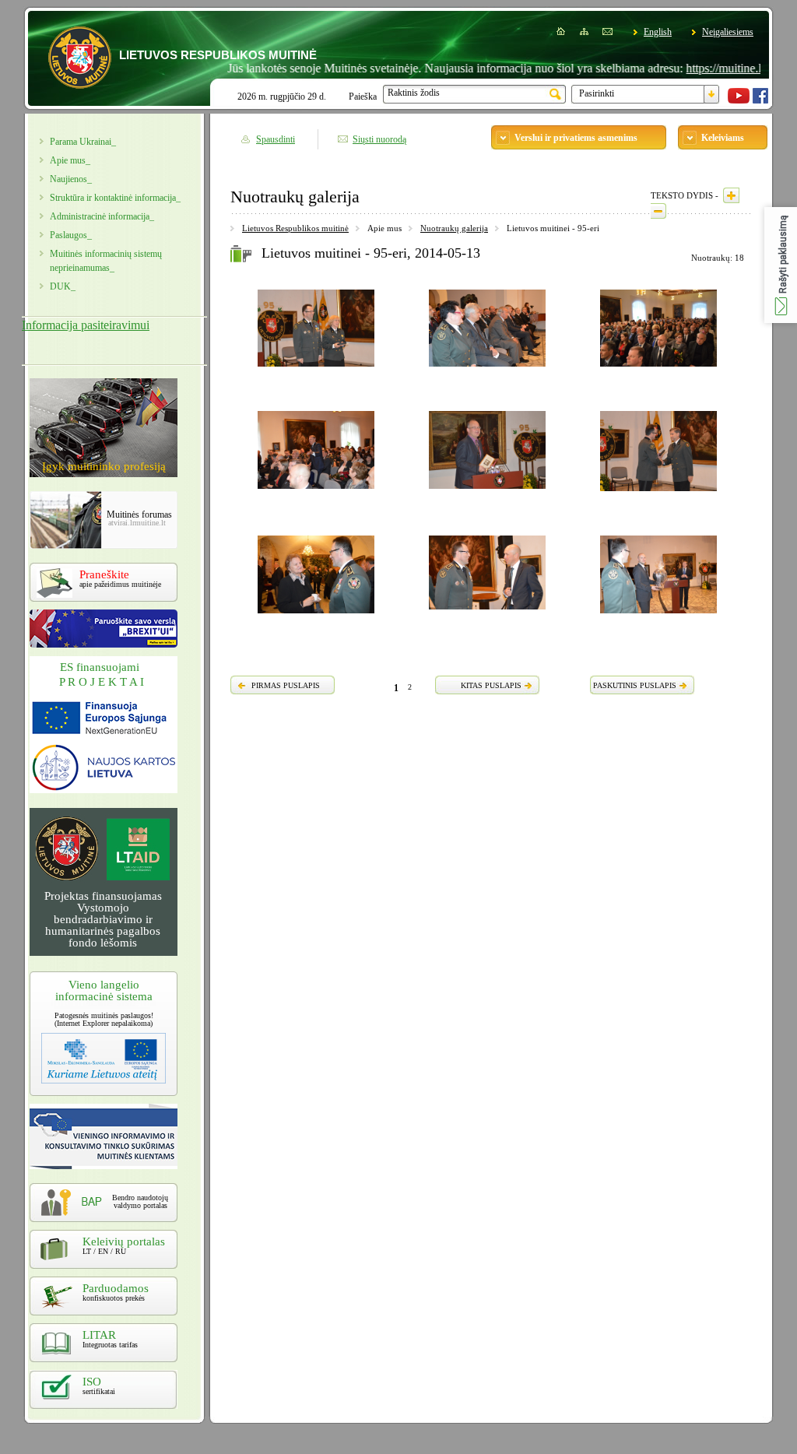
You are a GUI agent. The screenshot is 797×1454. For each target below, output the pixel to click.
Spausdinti (275, 139)
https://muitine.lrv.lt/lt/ (711, 68)
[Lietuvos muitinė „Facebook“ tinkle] (760, 100)
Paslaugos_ (71, 235)
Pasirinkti (596, 93)
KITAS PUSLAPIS (491, 685)
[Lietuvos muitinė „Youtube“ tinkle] (739, 100)
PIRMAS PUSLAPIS (285, 685)
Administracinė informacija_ (102, 216)
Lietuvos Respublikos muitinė (295, 228)
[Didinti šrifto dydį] (731, 195)
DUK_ (62, 286)
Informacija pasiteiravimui (85, 325)
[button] (780, 265)
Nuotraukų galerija (454, 228)
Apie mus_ (70, 160)
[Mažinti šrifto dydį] (658, 211)
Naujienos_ (71, 179)
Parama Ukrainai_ (83, 141)
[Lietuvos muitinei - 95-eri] (316, 369)
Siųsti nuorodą (379, 139)
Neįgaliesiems (727, 31)
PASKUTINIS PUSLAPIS (634, 685)
